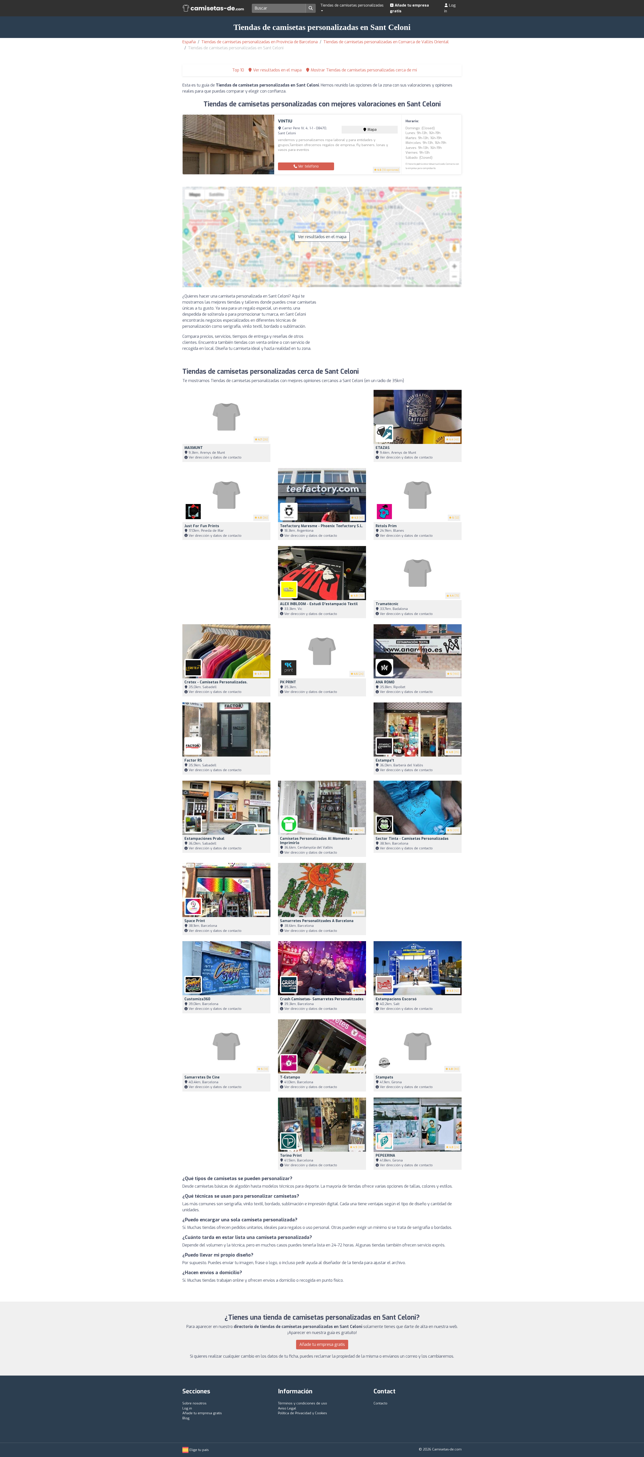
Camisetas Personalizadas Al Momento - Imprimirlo (316, 840)
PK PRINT (288, 682)
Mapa (372, 129)
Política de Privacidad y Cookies (302, 1413)
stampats (384, 1077)
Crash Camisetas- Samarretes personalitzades (322, 999)
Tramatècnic (387, 604)
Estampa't (385, 760)
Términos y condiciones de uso (302, 1403)
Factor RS (193, 760)
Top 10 (237, 70)
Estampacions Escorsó (396, 999)
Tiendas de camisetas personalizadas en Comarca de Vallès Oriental (386, 42)
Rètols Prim (386, 526)
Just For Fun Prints (201, 526)
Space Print (194, 921)
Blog (185, 1418)
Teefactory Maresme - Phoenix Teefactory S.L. (321, 526)
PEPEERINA (385, 1155)
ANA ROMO (385, 682)
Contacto (380, 1403)
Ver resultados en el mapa (322, 236)
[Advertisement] (394, 328)
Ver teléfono (308, 166)
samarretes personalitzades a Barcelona (316, 921)
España (189, 42)
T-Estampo (290, 1077)
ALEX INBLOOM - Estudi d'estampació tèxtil (319, 604)
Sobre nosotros (194, 1403)
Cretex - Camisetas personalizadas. (216, 682)
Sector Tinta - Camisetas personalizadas (412, 838)
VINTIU (285, 121)
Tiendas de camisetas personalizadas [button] (352, 5)
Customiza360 (197, 999)
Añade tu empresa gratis (409, 8)
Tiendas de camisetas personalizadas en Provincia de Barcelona (259, 42)
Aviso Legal (287, 1408)
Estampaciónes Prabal (204, 838)
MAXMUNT (193, 447)
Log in (450, 8)
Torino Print (291, 1155)
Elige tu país (198, 1450)
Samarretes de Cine (202, 1077)
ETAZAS (383, 447)
